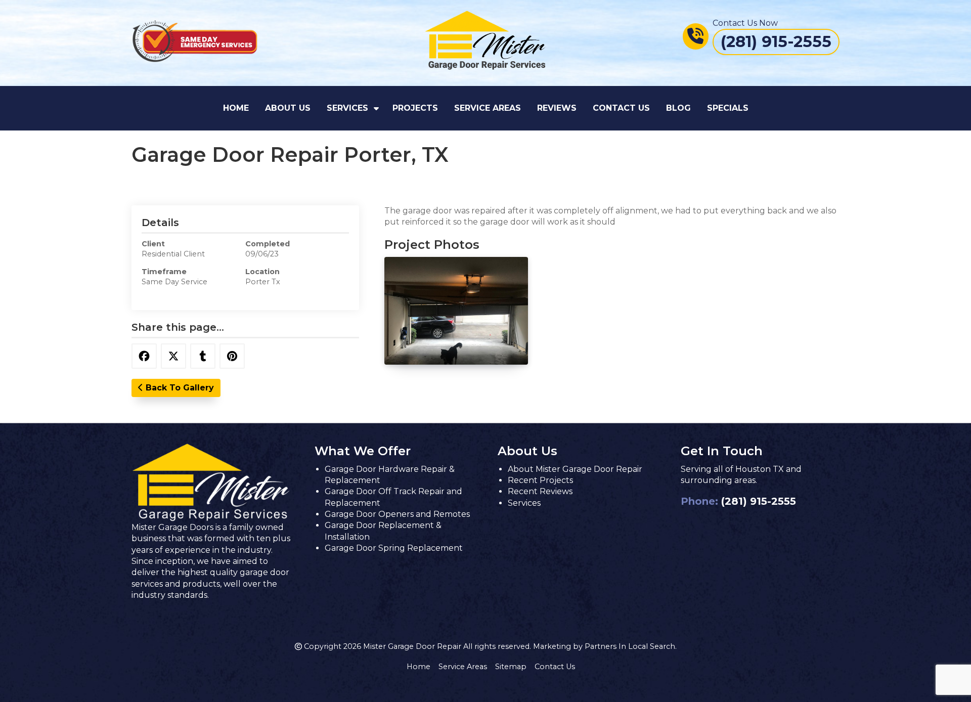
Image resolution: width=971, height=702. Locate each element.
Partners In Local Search (630, 646)
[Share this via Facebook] (144, 356)
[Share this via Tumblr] (202, 356)
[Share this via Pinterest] (232, 356)
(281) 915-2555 (758, 501)
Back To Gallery (178, 387)
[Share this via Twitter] (173, 356)
